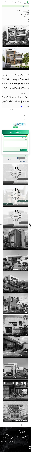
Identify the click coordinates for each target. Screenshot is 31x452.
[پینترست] (1, 232)
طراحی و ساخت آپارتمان (13, 158)
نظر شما (25, 139)
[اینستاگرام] (1, 227)
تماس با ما (14, 2)
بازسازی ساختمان (8, 434)
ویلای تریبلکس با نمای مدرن (23, 73)
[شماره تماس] (1, 221)
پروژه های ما (17, 1)
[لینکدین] (1, 230)
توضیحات (24, 117)
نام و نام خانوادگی (23, 112)
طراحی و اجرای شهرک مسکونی (12, 159)
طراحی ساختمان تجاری (23, 161)
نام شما (25, 135)
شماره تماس (24, 115)
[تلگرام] (1, 224)
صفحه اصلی (21, 1)
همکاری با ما (8, 435)
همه (26, 157)
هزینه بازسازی (5, 1)
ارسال (15, 127)
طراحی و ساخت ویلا (21, 158)
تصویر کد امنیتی (23, 122)
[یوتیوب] (1, 229)
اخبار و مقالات (21, 2)
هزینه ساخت (9, 1)
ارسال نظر (23, 149)
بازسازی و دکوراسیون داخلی (23, 159)
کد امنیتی (24, 119)
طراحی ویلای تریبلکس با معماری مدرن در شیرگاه (20, 106)
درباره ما (18, 2)
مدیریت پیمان (8, 433)
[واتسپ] (1, 223)
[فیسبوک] (1, 226)
